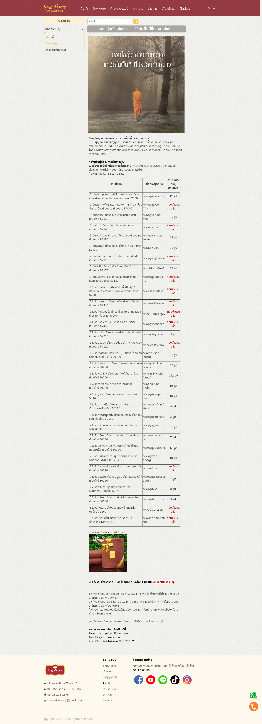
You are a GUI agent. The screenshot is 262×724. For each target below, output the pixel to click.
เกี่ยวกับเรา (169, 8)
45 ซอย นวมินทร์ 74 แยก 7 (62, 683)
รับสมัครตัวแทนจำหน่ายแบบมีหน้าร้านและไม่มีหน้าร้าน (163, 666)
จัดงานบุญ (99, 8)
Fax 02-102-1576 (58, 695)
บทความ (138, 8)
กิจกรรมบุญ (52, 43)
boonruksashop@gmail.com (64, 700)
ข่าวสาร (152, 8)
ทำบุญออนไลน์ (119, 8)
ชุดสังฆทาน (109, 666)
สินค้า (84, 8)
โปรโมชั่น (50, 37)
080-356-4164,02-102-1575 (64, 689)
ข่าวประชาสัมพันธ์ (55, 50)
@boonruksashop (163, 582)
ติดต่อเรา (185, 8)
